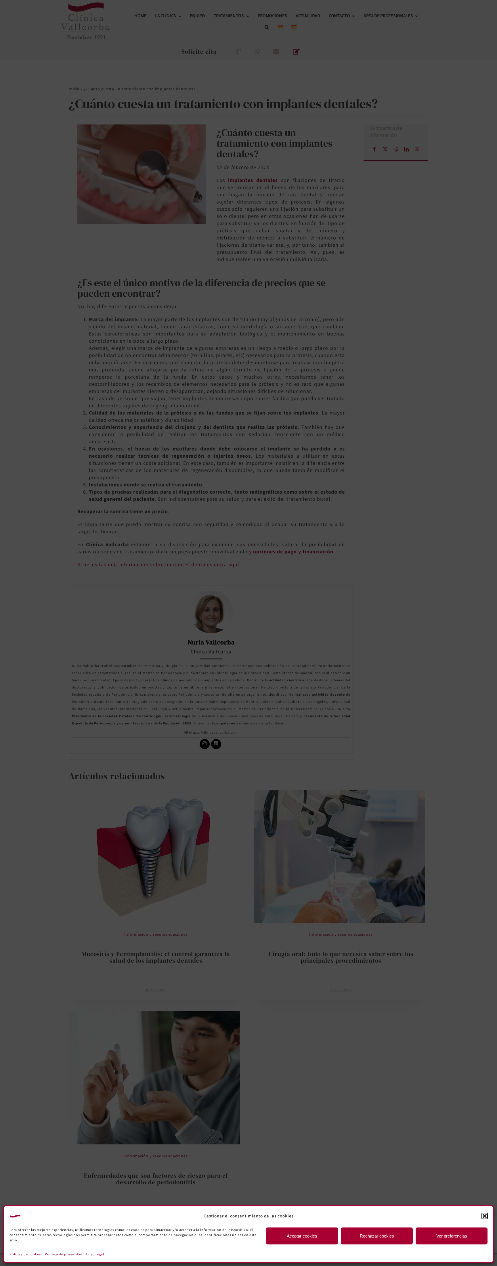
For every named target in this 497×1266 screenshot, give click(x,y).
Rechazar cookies (377, 1236)
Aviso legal (94, 1254)
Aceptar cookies (302, 1236)
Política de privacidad (64, 1254)
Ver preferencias (451, 1236)
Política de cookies (25, 1254)
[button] (485, 1216)
